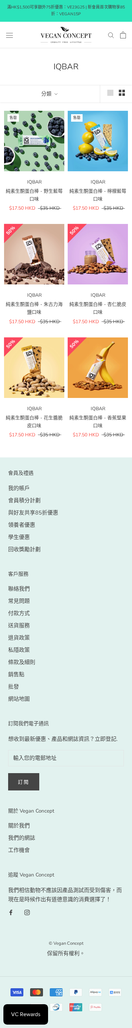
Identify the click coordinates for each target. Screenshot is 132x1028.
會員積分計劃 (24, 500)
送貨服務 (19, 625)
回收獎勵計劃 (24, 549)
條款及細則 (21, 662)
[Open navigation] (9, 35)
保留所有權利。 (66, 953)
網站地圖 (19, 699)
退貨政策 (19, 638)
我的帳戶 (19, 488)
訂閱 (23, 782)
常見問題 (19, 601)
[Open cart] (123, 35)
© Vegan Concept (66, 943)
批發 (13, 687)
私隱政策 (19, 650)
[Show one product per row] (110, 93)
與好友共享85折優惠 (33, 513)
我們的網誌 (21, 838)
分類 (47, 93)
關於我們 (19, 826)
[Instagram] (27, 912)
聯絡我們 (19, 589)
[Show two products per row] (122, 93)
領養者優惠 (21, 525)
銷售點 (16, 674)
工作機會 (19, 850)
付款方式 (19, 613)
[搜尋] (111, 35)
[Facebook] (11, 912)
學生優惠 (19, 537)
